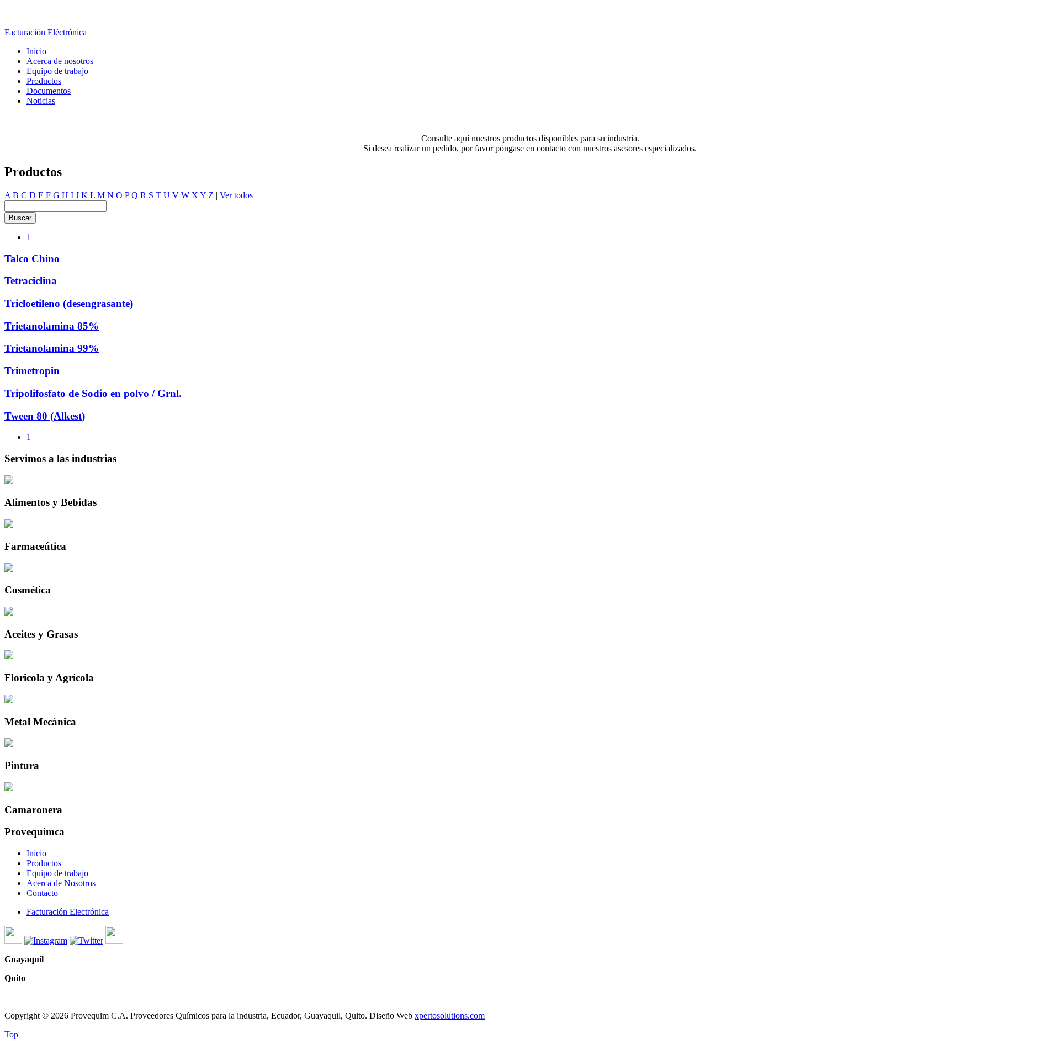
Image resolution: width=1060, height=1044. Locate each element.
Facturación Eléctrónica (45, 32)
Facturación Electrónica (67, 911)
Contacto (42, 893)
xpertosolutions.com (450, 1015)
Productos (43, 81)
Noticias (40, 100)
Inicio (36, 51)
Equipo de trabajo (57, 71)
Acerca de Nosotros (61, 883)
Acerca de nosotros (59, 61)
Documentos (48, 91)
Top (11, 1034)
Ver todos (236, 195)
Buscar (20, 218)
